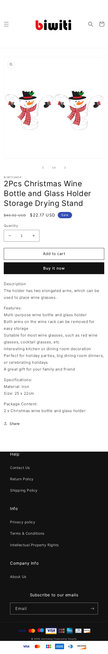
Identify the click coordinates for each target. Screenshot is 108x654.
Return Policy (22, 479)
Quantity (11, 226)
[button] (6, 24)
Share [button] (15, 423)
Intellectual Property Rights (34, 545)
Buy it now (54, 268)
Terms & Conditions (27, 533)
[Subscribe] (92, 608)
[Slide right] (65, 167)
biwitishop (47, 639)
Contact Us (20, 467)
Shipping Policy (24, 490)
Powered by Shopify (65, 639)
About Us (18, 576)
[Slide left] (42, 167)
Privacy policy (22, 522)
